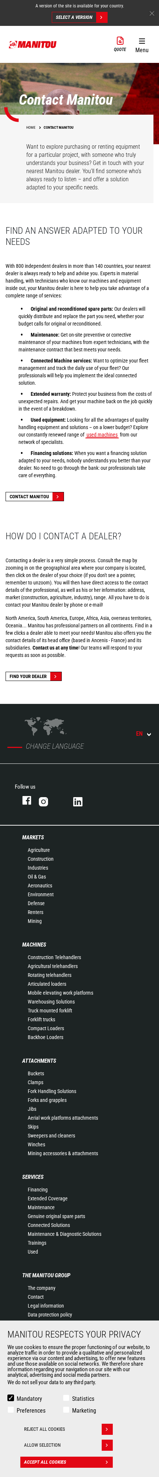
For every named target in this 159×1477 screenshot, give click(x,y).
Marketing (84, 1410)
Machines (34, 944)
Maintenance (41, 1207)
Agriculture (39, 850)
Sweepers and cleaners (51, 1136)
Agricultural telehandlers (53, 966)
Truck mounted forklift (50, 1011)
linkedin (83, 800)
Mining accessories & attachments (63, 1153)
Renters (35, 912)
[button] (141, 44)
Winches (36, 1144)
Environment (41, 894)
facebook (23, 800)
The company (41, 1288)
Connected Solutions (49, 1225)
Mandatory (29, 1398)
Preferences (31, 1410)
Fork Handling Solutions (52, 1091)
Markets (33, 837)
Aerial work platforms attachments (63, 1118)
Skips (33, 1127)
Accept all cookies (45, 1462)
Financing (38, 1190)
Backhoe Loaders (45, 1037)
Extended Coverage (48, 1198)
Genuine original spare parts (56, 1216)
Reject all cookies (44, 1429)
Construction (41, 859)
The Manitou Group (46, 1275)
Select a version (74, 17)
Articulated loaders (47, 984)
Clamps (35, 1082)
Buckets (36, 1073)
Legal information (46, 1306)
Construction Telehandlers (54, 957)
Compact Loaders (46, 1028)
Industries (38, 868)
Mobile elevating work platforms (60, 993)
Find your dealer (28, 676)
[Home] (33, 44)
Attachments (39, 1061)
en (139, 733)
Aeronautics (40, 885)
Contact (36, 1297)
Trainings (37, 1243)
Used (33, 1252)
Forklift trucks (41, 1019)
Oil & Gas (37, 877)
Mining (35, 921)
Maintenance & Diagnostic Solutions (64, 1234)
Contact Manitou (29, 496)
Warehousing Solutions (51, 1002)
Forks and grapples (47, 1100)
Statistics (83, 1398)
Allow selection (42, 1445)
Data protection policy (50, 1315)
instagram (48, 800)
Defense (36, 903)
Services (33, 1177)
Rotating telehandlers (49, 975)
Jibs (32, 1109)
